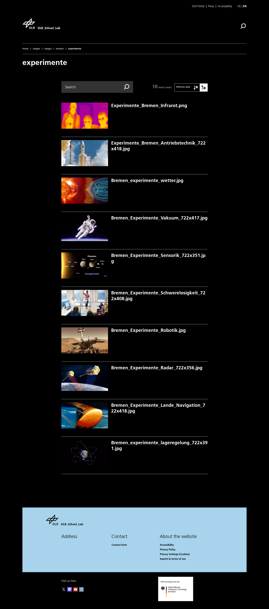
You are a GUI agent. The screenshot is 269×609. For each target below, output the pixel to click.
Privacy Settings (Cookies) (175, 554)
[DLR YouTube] (75, 591)
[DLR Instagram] (81, 591)
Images (36, 49)
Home (25, 49)
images (48, 49)
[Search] (243, 26)
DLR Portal (198, 6)
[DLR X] (63, 591)
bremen (60, 49)
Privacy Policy (167, 549)
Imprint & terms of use (173, 558)
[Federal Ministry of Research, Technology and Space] (178, 600)
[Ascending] (196, 87)
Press (211, 6)
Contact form (119, 544)
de (239, 6)
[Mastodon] (69, 591)
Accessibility (225, 6)
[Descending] (204, 87)
